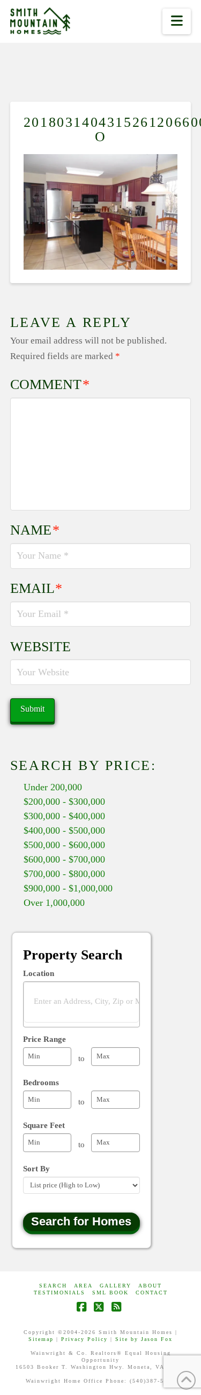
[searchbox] (88, 1001)
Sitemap (41, 1339)
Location (38, 973)
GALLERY (115, 1286)
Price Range (44, 1039)
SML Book (110, 1292)
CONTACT (152, 1292)
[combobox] (81, 1004)
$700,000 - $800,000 (64, 873)
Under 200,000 (53, 787)
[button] (176, 21)
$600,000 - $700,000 (64, 859)
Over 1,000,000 (54, 902)
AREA (83, 1286)
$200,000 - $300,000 (64, 801)
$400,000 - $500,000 (64, 830)
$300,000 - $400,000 (64, 816)
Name (35, 530)
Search (53, 1286)
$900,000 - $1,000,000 (68, 888)
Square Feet (44, 1125)
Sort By (36, 1168)
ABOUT (150, 1286)
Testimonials (59, 1292)
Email (36, 588)
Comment (50, 384)
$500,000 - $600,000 (64, 845)
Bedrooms (41, 1082)
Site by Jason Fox (144, 1339)
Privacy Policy (84, 1339)
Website (40, 646)
